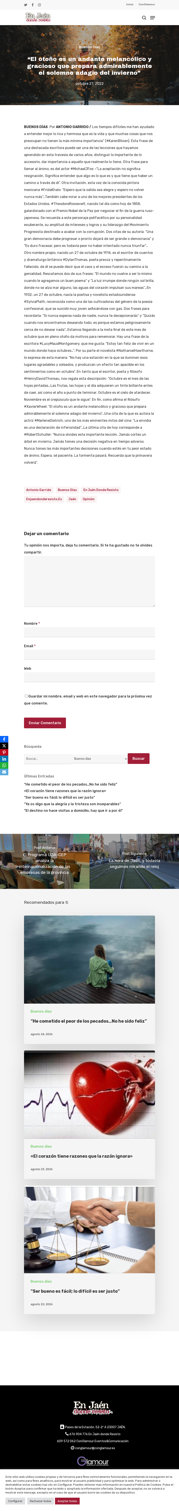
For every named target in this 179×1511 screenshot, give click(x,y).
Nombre (32, 623)
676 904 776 (78, 1434)
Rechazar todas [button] (40, 1501)
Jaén (72, 499)
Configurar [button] (15, 1501)
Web (27, 668)
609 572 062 (66, 1441)
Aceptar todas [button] (67, 1501)
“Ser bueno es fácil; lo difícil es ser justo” (59, 797)
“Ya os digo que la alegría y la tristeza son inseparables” (72, 804)
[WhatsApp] (4, 765)
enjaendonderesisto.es (44, 499)
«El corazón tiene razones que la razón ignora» (65, 791)
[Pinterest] (4, 752)
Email (30, 646)
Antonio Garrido (38, 490)
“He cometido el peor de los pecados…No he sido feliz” (70, 784)
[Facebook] (4, 739)
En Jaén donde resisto (101, 490)
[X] (4, 745)
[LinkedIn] (4, 759)
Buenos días (89, 47)
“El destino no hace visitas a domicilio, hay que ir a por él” (73, 810)
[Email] (4, 772)
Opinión (89, 499)
